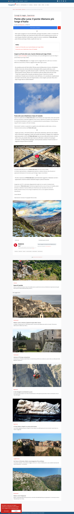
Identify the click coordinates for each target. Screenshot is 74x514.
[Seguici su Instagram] (65, 1)
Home (14, 9)
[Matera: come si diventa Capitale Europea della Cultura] (37, 306)
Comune (15, 283)
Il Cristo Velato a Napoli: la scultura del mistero (25, 426)
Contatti (26, 1)
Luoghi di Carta (17, 458)
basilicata (16, 251)
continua (33, 248)
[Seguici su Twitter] (63, 1)
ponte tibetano (35, 251)
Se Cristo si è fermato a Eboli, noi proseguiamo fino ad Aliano (29, 461)
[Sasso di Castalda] (37, 270)
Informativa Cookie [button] (14, 508)
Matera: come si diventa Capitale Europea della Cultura (27, 322)
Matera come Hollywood (20, 496)
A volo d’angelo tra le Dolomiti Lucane (23, 392)
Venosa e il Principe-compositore (22, 357)
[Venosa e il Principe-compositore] (37, 340)
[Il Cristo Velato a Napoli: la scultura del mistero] (37, 410)
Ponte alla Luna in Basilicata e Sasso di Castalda (26, 49)
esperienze (20, 251)
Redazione (21, 1)
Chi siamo (16, 1)
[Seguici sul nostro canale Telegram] (57, 1)
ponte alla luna (40, 251)
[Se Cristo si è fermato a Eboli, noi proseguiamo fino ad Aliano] (37, 444)
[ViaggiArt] (12, 4)
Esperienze (23, 9)
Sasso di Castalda (18, 9)
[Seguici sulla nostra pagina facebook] (61, 1)
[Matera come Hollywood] (37, 479)
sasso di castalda (29, 251)
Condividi (35, 27)
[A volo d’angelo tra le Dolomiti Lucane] (37, 375)
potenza (24, 251)
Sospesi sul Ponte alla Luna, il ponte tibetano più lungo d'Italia (29, 47)
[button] (11, 1)
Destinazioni (16, 320)
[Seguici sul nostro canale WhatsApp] (59, 1)
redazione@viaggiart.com (48, 246)
